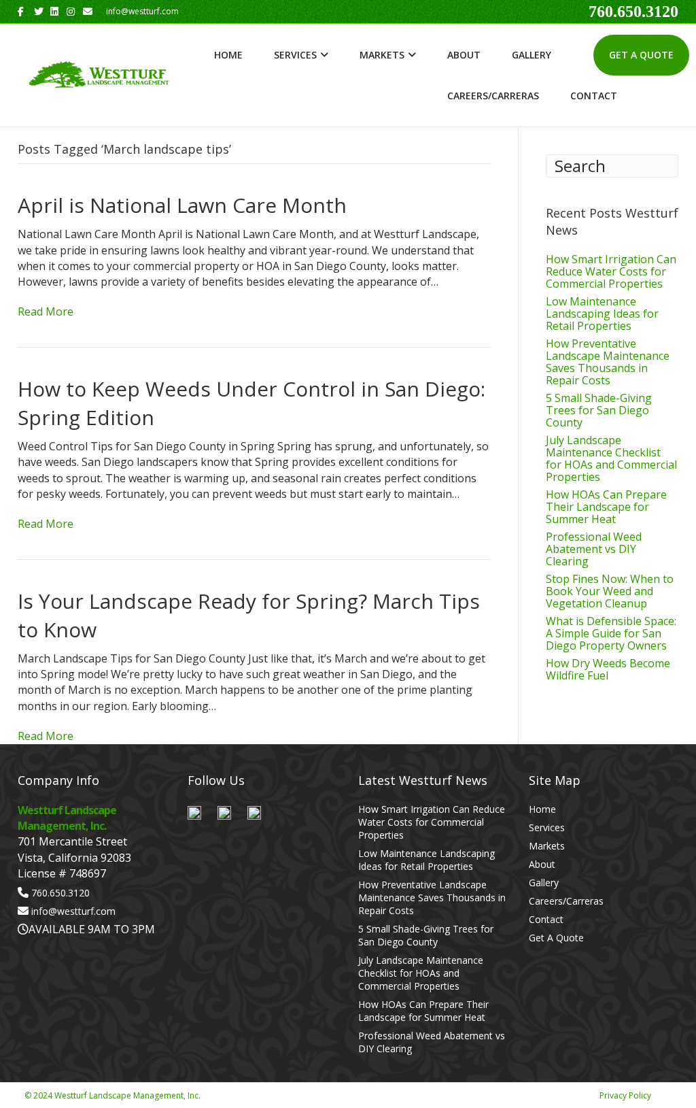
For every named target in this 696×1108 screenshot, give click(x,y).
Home (228, 54)
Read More (45, 311)
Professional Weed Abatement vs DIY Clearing (594, 549)
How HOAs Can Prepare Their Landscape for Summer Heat (606, 506)
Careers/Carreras (493, 95)
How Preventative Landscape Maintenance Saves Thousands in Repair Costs (607, 362)
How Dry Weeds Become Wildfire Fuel (608, 669)
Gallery (531, 54)
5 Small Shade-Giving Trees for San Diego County (599, 410)
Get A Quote (641, 54)
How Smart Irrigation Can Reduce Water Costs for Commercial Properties (611, 271)
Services (295, 54)
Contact (593, 95)
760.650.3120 (633, 11)
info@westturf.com (73, 911)
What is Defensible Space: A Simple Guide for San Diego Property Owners (611, 633)
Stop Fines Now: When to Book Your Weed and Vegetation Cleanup (610, 591)
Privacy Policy (625, 1095)
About (464, 54)
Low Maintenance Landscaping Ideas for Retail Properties (602, 313)
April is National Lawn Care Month (182, 205)
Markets (382, 54)
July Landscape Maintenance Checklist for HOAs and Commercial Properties (611, 458)
